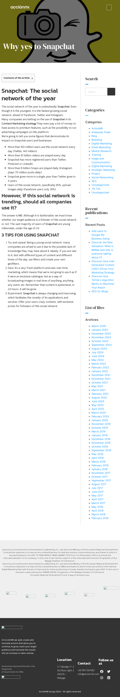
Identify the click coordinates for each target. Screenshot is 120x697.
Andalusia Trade (101, 132)
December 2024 (101, 333)
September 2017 (101, 480)
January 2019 (100, 435)
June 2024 (98, 356)
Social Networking (102, 177)
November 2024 (101, 337)
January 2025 (100, 329)
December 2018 (101, 439)
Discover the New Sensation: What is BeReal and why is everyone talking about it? (102, 250)
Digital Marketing (102, 143)
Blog (94, 135)
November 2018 (101, 442)
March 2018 (98, 461)
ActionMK (97, 128)
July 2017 (97, 488)
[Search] (111, 91)
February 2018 (100, 465)
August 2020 (99, 397)
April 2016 (98, 510)
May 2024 (98, 359)
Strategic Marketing (103, 169)
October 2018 (100, 446)
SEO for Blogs (100, 291)
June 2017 (98, 491)
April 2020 (98, 408)
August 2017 (99, 484)
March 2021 (98, 390)
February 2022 (100, 367)
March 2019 (98, 431)
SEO (94, 181)
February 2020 (100, 416)
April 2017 (97, 499)
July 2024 (97, 352)
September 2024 (102, 344)
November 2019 (101, 423)
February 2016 (100, 518)
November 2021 (101, 378)
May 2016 (97, 506)
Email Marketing (101, 147)
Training (96, 154)
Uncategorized (100, 184)
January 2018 (100, 469)
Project (96, 173)
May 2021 (97, 386)
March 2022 (99, 363)
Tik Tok (96, 188)
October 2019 (100, 427)
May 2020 (98, 405)
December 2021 (101, 375)
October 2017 (100, 476)
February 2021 (100, 393)
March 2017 (98, 503)
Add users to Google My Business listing (101, 234)
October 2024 (100, 341)
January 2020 (100, 420)
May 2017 (97, 495)
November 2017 (101, 472)
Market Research (101, 151)
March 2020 (99, 412)
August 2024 (99, 348)
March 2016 (98, 514)
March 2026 (99, 326)
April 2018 (98, 457)
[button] (109, 7)
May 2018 (97, 454)
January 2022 (100, 371)
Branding (97, 139)
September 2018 (101, 450)
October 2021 (100, 382)
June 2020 (98, 401)
